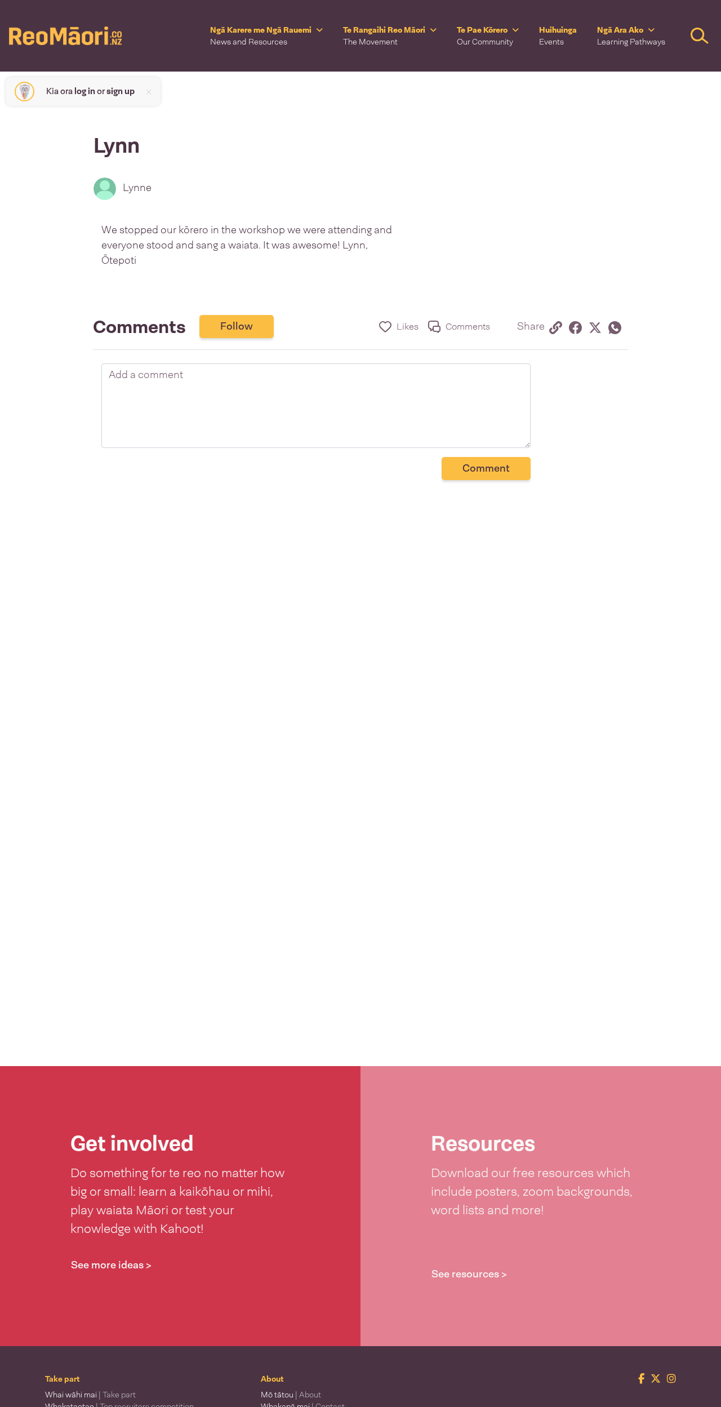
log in (84, 91)
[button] (266, 36)
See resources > (469, 1274)
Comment (486, 468)
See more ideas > (111, 1265)
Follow (236, 326)
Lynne (137, 187)
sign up (120, 91)
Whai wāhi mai (90, 1395)
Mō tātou (291, 1395)
